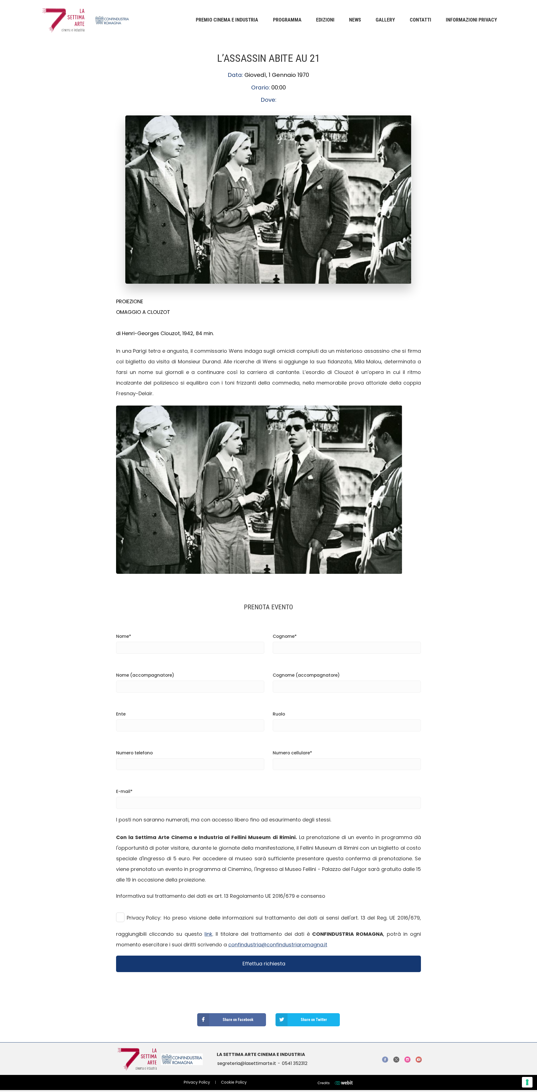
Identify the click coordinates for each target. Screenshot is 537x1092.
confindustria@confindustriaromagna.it (277, 944)
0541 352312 (294, 1063)
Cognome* (285, 636)
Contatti (420, 20)
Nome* (123, 636)
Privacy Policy (197, 1082)
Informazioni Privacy (471, 20)
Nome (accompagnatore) (145, 675)
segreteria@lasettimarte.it (246, 1063)
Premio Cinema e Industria (227, 20)
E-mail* (124, 791)
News (355, 20)
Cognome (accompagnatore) (306, 675)
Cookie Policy (234, 1082)
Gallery (385, 20)
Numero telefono (134, 753)
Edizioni (325, 20)
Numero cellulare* (292, 753)
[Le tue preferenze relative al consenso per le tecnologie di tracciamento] (527, 1082)
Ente (121, 714)
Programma (287, 20)
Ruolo (279, 714)
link (208, 933)
